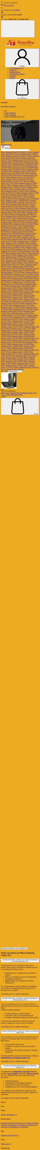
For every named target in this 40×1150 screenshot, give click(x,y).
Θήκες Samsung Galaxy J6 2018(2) (22, 274)
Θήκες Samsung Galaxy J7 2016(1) (19, 270)
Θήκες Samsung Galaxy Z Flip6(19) (26, 198)
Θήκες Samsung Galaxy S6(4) (17, 239)
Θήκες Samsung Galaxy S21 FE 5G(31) (17, 180)
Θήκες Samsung (10, 115)
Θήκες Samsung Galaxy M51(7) (16, 253)
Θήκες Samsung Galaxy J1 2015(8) (18, 283)
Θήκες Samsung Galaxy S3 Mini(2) (19, 246)
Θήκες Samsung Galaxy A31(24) (18, 337)
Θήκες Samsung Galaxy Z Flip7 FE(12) (18, 196)
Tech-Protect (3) (14, 1127)
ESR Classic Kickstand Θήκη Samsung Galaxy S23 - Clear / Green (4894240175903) (19, 394)
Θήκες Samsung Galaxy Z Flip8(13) (17, 195)
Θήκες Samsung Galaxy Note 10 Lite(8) (19, 220)
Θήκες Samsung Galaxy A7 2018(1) (18, 306)
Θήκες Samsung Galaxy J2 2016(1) (19, 282)
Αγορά (36, 414)
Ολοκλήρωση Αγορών (17, 74)
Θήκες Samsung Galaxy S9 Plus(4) (17, 229)
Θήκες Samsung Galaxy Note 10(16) (19, 221)
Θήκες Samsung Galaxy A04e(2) (17, 294)
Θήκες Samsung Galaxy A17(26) (18, 321)
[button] (22, 89)
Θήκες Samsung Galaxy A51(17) (17, 353)
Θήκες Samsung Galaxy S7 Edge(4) (17, 235)
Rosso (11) (7, 1125)
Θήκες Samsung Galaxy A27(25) (17, 333)
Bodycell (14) (6, 1123)
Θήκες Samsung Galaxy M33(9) (12, 257)
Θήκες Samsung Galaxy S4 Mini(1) (13, 243)
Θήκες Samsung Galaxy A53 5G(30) (23, 356)
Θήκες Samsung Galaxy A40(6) (18, 348)
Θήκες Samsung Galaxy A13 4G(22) (17, 314)
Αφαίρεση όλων (6, 144)
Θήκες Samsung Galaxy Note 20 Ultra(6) (19, 210)
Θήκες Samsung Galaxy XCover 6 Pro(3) (18, 205)
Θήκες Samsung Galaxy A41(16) (17, 349)
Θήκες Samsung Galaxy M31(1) (25, 259)
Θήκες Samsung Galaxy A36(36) (17, 345)
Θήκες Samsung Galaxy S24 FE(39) (20, 165)
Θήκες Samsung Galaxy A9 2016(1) (21, 309)
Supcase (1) (5, 1127)
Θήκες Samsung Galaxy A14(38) (21, 317)
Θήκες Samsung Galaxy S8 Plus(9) (17, 232)
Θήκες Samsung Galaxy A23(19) (18, 329)
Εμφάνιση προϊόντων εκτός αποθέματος (14, 948)
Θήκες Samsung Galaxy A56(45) (23, 360)
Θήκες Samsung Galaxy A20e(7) (17, 322)
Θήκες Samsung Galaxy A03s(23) (17, 291)
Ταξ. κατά (4, 371)
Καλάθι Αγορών (14, 72)
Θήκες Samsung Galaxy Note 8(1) (17, 231)
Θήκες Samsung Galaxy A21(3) (18, 325)
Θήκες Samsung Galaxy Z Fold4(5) (13, 191)
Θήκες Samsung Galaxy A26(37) (18, 332)
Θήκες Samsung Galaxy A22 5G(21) (18, 328)
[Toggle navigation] (18, 28)
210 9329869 (16, 10)
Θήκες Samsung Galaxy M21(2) (23, 263)
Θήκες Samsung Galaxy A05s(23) (18, 297)
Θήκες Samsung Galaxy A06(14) (18, 298)
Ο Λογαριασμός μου (16, 68)
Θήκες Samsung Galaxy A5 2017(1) (18, 302)
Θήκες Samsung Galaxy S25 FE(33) (20, 160)
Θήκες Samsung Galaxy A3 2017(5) (17, 301)
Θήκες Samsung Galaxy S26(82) (26, 154)
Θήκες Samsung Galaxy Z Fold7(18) (19, 186)
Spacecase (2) (25, 1125)
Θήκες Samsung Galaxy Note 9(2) (17, 228)
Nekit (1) (30, 1123)
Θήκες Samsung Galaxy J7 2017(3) (18, 271)
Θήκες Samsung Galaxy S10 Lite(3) (21, 224)
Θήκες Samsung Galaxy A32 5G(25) (18, 340)
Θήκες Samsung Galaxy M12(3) (18, 266)
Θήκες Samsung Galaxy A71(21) (23, 363)
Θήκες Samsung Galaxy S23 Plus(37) (19, 168)
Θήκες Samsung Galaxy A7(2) (19, 305)
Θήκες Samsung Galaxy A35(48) (18, 344)
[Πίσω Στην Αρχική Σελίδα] (6, 111)
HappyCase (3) (22, 1123)
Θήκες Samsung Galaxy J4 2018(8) (20, 279)
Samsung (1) (15, 1125)
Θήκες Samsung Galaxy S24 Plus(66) (21, 164)
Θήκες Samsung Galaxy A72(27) (12, 365)
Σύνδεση (12, 78)
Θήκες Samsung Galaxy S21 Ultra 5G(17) (20, 177)
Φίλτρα (6, 148)
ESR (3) (14, 1123)
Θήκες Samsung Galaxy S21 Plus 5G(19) (15, 179)
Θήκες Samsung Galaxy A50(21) (17, 352)
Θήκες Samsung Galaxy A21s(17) (17, 326)
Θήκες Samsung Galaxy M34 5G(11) (25, 255)
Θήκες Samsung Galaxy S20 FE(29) (13, 216)
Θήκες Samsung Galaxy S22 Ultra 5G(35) (18, 172)
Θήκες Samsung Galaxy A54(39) (12, 358)
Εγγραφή (12, 76)
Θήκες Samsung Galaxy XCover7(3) (18, 204)
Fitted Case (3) (6, 1144)
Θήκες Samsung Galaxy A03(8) (18, 290)
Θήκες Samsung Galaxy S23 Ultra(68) (21, 167)
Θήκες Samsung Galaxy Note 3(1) (22, 245)
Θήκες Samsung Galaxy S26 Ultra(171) (14, 152)
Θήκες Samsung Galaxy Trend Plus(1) (18, 286)
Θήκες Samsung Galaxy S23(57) (20, 171)
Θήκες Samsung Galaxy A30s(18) (18, 336)
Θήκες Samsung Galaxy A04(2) (17, 294)
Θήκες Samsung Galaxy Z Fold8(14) (19, 185)
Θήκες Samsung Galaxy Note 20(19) (19, 211)
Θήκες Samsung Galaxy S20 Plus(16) (23, 214)
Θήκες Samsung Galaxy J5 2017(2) (20, 275)
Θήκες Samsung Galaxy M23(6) (12, 261)
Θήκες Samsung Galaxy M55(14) (22, 249)
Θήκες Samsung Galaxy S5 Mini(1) (25, 241)
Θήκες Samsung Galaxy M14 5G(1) (19, 263)
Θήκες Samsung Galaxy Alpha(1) (12, 369)
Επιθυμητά (13, 70)
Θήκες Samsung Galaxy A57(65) (12, 361)
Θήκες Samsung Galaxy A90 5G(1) (27, 367)
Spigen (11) (33, 1125)
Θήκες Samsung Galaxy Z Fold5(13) (21, 189)
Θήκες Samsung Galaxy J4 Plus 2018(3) (20, 278)
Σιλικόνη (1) (14, 1135)
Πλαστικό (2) (5, 1135)
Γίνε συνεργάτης (9, 5)
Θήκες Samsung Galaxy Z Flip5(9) (13, 200)
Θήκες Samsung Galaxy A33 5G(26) (18, 341)
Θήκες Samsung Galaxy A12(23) (18, 313)
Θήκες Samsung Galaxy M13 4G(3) (17, 267)
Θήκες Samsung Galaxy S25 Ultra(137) (14, 156)
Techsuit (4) (24, 1127)
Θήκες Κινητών (10, 113)
